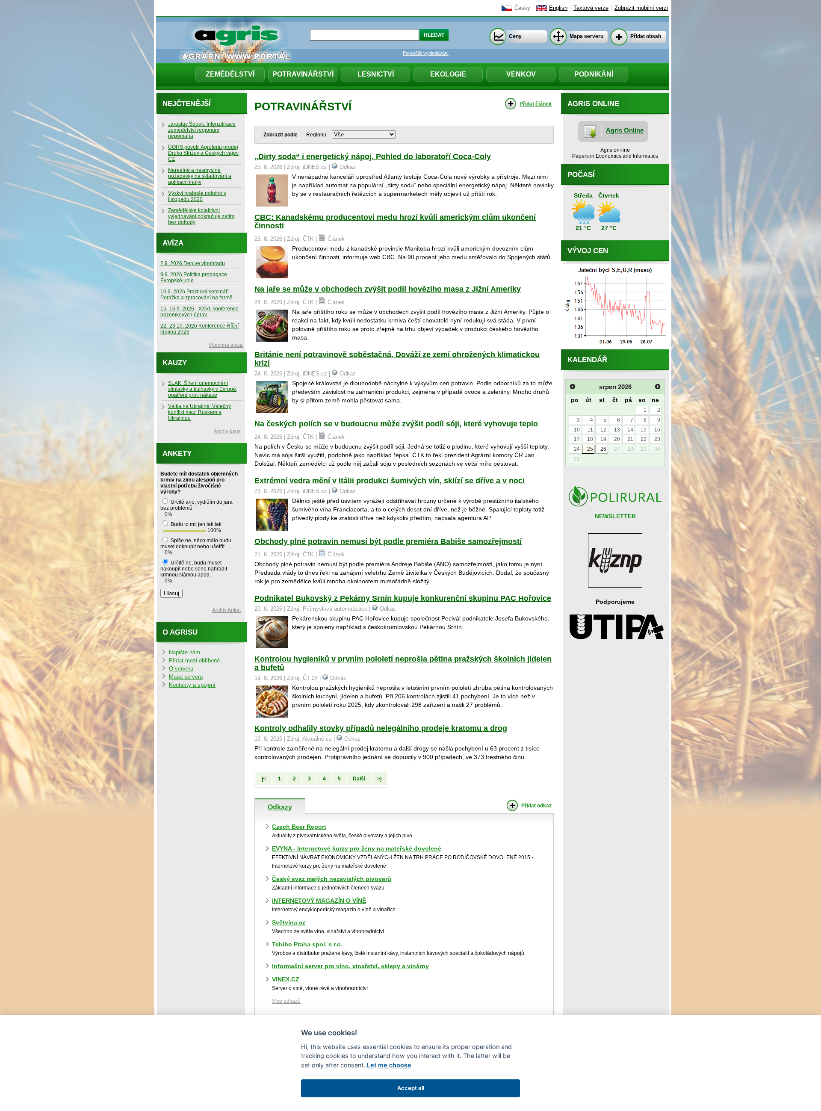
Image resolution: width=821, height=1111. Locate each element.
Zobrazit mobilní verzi (641, 8)
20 (617, 439)
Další (359, 779)
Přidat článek (536, 104)
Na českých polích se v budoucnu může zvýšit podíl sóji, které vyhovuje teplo (396, 424)
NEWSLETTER (615, 516)
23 (657, 439)
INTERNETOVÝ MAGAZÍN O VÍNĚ (319, 900)
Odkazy (280, 807)
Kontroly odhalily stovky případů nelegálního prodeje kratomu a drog (380, 728)
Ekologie (448, 74)
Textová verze (590, 8)
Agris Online (625, 130)
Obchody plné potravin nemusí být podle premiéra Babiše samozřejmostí (388, 541)
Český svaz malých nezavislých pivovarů (331, 878)
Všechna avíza (226, 345)
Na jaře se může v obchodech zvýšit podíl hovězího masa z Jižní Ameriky (387, 289)
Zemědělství (230, 74)
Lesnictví (375, 74)
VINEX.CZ (285, 979)
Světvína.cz (288, 922)
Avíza (172, 243)
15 (644, 430)
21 (630, 439)
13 (617, 430)
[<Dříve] (573, 387)
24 (577, 449)
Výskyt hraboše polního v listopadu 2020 (197, 196)
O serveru (181, 669)
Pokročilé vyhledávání (426, 53)
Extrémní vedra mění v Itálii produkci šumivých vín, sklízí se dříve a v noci (389, 480)
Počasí (581, 175)
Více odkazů (286, 1001)
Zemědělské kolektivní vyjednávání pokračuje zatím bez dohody (201, 216)
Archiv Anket (226, 610)
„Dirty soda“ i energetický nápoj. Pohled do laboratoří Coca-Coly (372, 156)
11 (590, 430)
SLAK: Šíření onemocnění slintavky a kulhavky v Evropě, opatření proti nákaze (202, 389)
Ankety (177, 453)
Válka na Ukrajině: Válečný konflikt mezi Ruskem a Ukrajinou (199, 412)
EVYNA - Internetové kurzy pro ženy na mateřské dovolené (356, 848)
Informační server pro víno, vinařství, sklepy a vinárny (350, 966)
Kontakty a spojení (192, 685)
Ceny (515, 36)
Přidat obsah (645, 36)
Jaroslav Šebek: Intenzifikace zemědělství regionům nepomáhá (202, 130)
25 (590, 449)
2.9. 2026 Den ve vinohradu (192, 263)
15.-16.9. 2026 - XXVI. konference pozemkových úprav (199, 312)
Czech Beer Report (299, 826)
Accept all (410, 1087)
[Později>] (658, 387)
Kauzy (174, 363)
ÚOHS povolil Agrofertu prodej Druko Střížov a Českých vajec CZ (203, 153)
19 (603, 439)
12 (603, 430)
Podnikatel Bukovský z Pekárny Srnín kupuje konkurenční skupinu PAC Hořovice (402, 598)
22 (644, 439)
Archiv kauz (227, 431)
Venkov (521, 74)
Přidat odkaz (536, 806)
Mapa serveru (586, 36)
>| (379, 779)
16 (657, 430)
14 (630, 430)
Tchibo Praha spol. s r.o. (307, 944)
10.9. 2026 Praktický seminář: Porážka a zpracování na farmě (196, 295)
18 (590, 439)
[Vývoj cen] (615, 347)
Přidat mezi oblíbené (194, 661)
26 (603, 449)
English (558, 8)
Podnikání (593, 74)
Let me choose (389, 1065)
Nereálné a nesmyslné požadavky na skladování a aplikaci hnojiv (199, 176)
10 (577, 430)
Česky (522, 8)
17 (577, 439)
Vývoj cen (587, 251)
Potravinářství (303, 74)
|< (264, 779)
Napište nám (184, 653)
